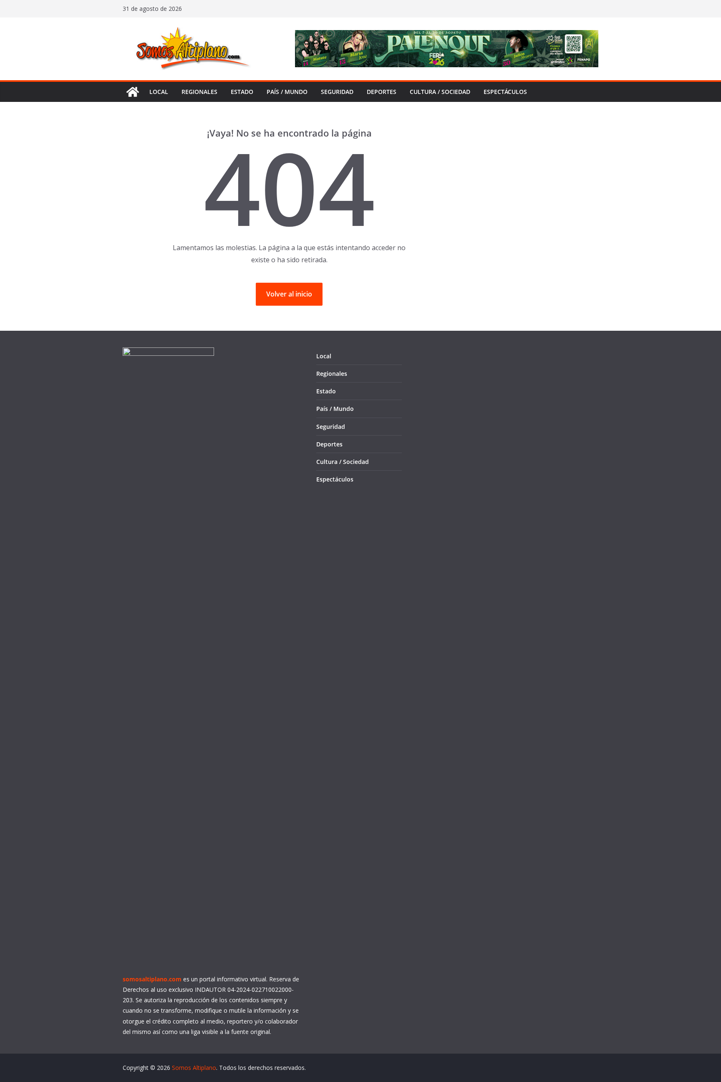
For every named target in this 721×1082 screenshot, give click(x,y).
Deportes (381, 92)
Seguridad (337, 92)
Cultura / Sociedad (440, 92)
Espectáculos (505, 92)
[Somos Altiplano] (133, 92)
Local (158, 92)
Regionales (199, 92)
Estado (242, 92)
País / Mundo (287, 92)
